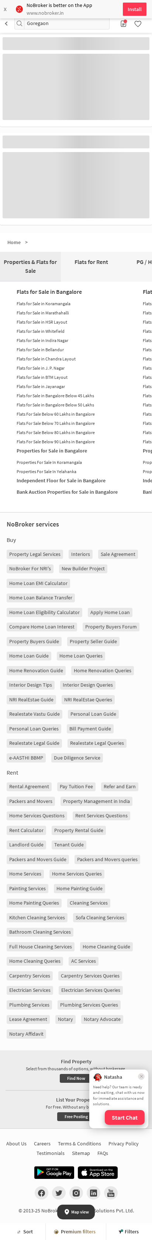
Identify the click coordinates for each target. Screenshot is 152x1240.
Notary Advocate (102, 1019)
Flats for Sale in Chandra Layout (46, 359)
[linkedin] (93, 1193)
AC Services (83, 961)
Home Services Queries (77, 873)
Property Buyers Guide (34, 641)
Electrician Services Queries (90, 990)
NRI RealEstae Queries (88, 699)
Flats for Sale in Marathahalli (43, 313)
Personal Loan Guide (93, 714)
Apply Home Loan (110, 612)
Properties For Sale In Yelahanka (46, 471)
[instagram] (76, 1193)
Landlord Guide (26, 844)
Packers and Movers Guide (37, 859)
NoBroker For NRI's (30, 568)
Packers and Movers (30, 801)
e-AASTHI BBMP (26, 757)
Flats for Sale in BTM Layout (42, 377)
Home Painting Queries (34, 902)
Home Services (25, 873)
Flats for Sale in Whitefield (41, 331)
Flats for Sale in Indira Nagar (42, 340)
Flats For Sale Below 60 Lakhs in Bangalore (56, 414)
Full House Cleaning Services (40, 946)
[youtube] (111, 1193)
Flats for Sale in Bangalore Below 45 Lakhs (55, 395)
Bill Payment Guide (90, 728)
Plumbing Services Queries (89, 1004)
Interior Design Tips (30, 684)
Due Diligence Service (77, 757)
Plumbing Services (29, 1004)
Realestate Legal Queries (97, 743)
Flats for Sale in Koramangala (43, 303)
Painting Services (27, 888)
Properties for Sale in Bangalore (52, 450)
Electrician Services (30, 990)
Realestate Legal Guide (34, 743)
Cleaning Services (89, 902)
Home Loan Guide (29, 655)
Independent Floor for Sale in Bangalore (61, 480)
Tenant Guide (69, 844)
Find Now (76, 1078)
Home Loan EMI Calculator (38, 583)
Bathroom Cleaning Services (40, 932)
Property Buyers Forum (111, 626)
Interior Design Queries (88, 684)
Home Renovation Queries (102, 670)
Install (135, 9)
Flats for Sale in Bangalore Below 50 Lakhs (55, 405)
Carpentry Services (29, 975)
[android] (54, 1172)
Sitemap (81, 1153)
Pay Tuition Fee (76, 786)
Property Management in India (96, 801)
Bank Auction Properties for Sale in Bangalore (67, 492)
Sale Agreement (118, 554)
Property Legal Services (35, 554)
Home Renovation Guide (36, 670)
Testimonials (51, 1153)
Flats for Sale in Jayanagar (41, 386)
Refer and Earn (120, 786)
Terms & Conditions (79, 1143)
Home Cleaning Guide (106, 946)
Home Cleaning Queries (35, 961)
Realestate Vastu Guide (34, 714)
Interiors (80, 554)
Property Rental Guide (78, 830)
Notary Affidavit (26, 1034)
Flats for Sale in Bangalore (49, 291)
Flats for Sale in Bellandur (40, 349)
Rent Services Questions (101, 815)
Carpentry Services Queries (90, 975)
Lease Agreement (28, 1019)
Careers (42, 1143)
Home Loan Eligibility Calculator (44, 612)
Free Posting (76, 1116)
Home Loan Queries (81, 655)
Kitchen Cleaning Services (37, 917)
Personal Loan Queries (34, 728)
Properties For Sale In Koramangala (49, 462)
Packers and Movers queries (107, 859)
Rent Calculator (26, 830)
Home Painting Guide (79, 888)
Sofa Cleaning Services (100, 917)
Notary (65, 1019)
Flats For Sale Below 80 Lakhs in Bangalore (56, 432)
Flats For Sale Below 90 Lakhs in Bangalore (56, 441)
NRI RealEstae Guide (31, 699)
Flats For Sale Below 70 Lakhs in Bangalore (56, 423)
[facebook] (41, 1193)
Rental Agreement (29, 786)
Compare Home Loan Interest (42, 626)
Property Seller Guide (93, 641)
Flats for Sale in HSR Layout (42, 322)
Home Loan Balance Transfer (40, 597)
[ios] (98, 1172)
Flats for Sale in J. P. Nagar (41, 368)
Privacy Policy (123, 1143)
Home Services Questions (37, 815)
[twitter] (59, 1193)
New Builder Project (83, 568)
